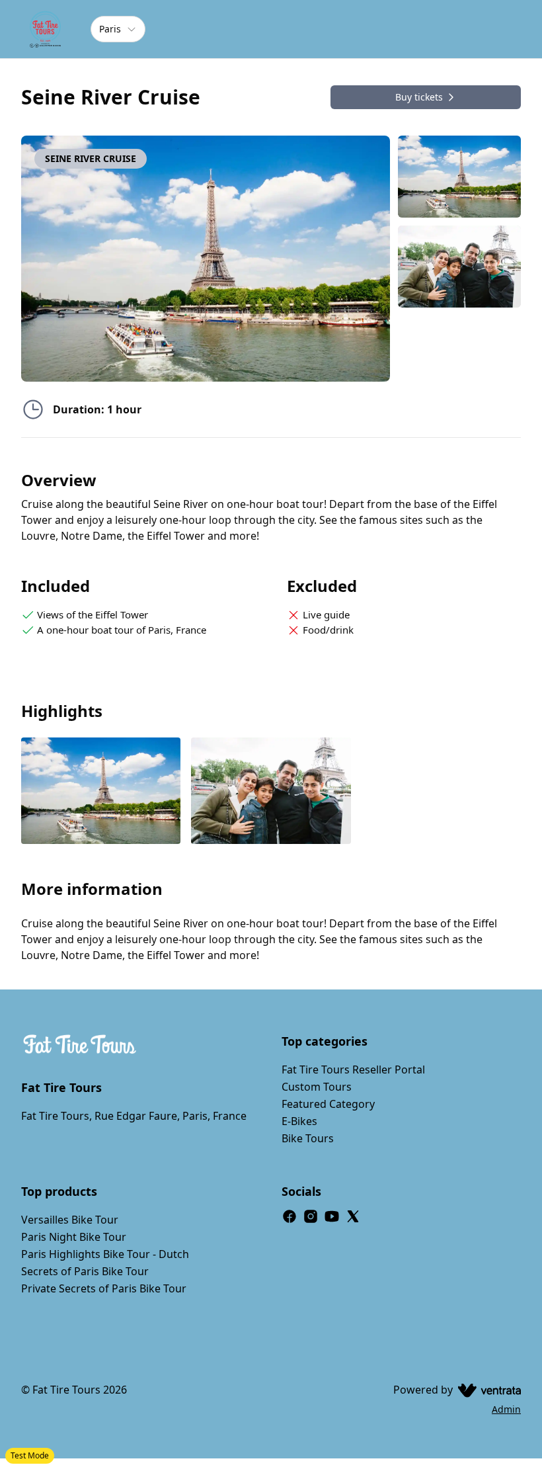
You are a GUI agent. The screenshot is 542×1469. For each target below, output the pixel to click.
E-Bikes (299, 1121)
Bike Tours (308, 1138)
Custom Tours (317, 1086)
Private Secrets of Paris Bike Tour (103, 1288)
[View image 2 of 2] (459, 267)
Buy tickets (419, 97)
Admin (506, 1409)
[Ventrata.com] (487, 1389)
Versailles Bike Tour (69, 1219)
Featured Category (328, 1104)
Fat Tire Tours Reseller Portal (353, 1069)
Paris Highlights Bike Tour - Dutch (105, 1254)
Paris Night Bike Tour (73, 1237)
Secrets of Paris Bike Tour (85, 1271)
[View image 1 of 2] (459, 177)
